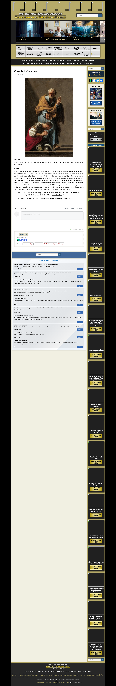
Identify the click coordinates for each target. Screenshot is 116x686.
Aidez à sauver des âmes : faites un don (86, 54)
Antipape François (67, 48)
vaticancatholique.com (75, 682)
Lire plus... (79, 268)
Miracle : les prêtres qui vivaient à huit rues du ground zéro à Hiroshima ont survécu (36, 264)
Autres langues (88, 63)
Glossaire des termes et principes (30, 48)
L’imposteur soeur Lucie (20, 325)
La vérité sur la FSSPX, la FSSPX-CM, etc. (58, 48)
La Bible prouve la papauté (21, 48)
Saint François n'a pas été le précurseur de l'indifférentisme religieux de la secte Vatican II (38, 308)
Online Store (40, 679)
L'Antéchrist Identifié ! (49, 48)
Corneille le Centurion (25, 71)
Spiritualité (71, 63)
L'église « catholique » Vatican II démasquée (21, 54)
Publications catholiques (50, 244)
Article (55, 679)
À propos (26, 63)
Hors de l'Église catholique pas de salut (39, 54)
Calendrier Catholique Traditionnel (23, 315)
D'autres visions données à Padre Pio (24, 279)
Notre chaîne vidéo (96, 72)
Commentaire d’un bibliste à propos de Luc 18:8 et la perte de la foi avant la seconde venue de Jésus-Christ (42, 272)
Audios (76, 60)
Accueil (24, 60)
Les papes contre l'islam (39, 48)
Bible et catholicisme (51, 63)
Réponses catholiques (49, 54)
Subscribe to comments (78, 229)
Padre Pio (67, 54)
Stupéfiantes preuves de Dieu (86, 48)
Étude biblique (38, 244)
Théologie (61, 244)
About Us (46, 679)
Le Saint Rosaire (58, 54)
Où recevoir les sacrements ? (21, 289)
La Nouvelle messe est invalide (76, 48)
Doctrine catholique (28, 244)
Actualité (95, 48)
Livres (78, 63)
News (51, 679)
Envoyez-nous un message (72, 679)
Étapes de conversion (30, 54)
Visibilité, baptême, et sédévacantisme (24, 332)
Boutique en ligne (77, 54)
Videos (60, 679)
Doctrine (62, 63)
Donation (83, 60)
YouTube (91, 60)
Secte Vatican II (36, 63)
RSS (63, 679)
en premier (79, 208)
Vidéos (69, 60)
